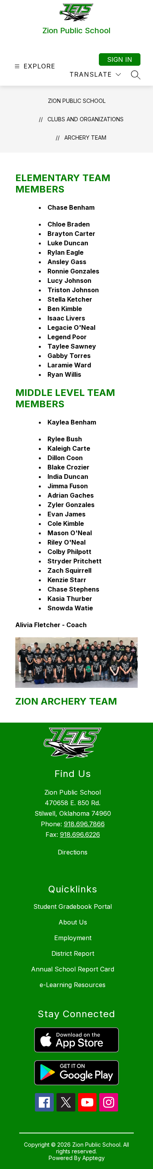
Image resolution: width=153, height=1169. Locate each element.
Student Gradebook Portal (72, 906)
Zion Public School (77, 100)
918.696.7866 (84, 824)
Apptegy (93, 1158)
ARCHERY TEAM (85, 137)
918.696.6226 (80, 834)
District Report (72, 953)
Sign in (119, 59)
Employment (72, 938)
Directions (72, 852)
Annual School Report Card (72, 969)
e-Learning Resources (73, 985)
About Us (72, 922)
